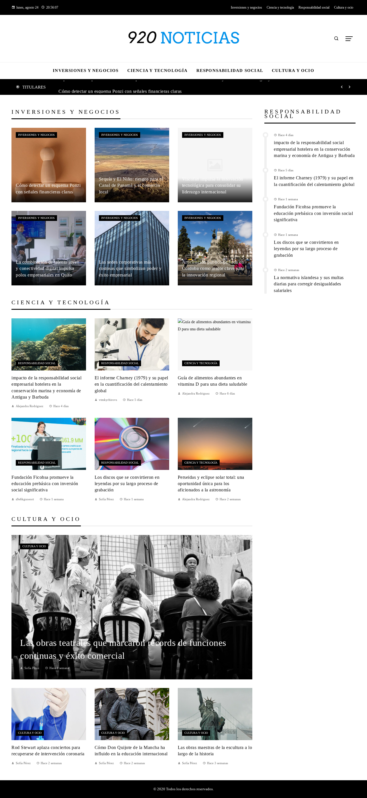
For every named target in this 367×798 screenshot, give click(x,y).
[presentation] (342, 87)
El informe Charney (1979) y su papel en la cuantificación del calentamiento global (131, 384)
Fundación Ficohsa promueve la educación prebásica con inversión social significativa (44, 484)
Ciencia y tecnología (200, 363)
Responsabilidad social (37, 363)
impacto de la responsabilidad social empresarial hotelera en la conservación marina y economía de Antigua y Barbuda (314, 149)
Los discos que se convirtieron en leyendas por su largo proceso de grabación (127, 484)
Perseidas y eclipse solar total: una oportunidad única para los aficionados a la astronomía (211, 484)
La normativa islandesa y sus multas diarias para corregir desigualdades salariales (309, 284)
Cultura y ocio (34, 546)
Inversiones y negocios (36, 134)
